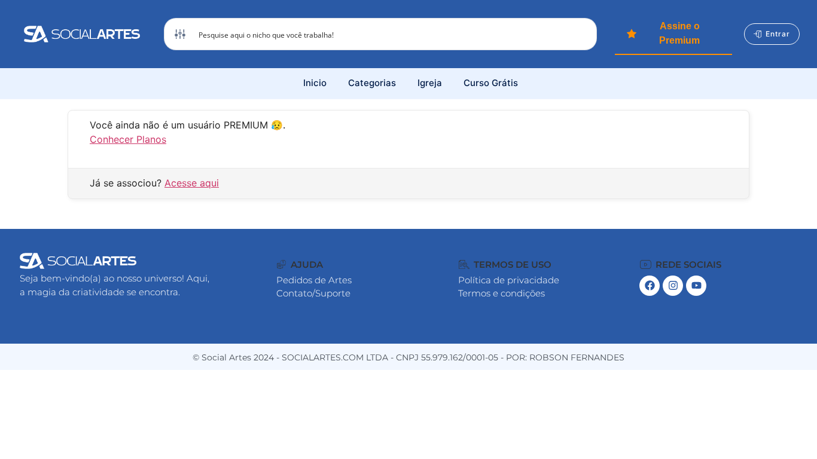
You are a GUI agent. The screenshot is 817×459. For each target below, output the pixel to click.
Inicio (315, 82)
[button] (300, 264)
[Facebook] (649, 286)
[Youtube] (696, 286)
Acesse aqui (191, 183)
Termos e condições (501, 293)
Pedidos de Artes (314, 280)
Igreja (429, 82)
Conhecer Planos (128, 139)
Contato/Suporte (313, 293)
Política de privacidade (508, 280)
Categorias (372, 82)
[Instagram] (673, 286)
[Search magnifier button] (581, 34)
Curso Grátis (491, 82)
